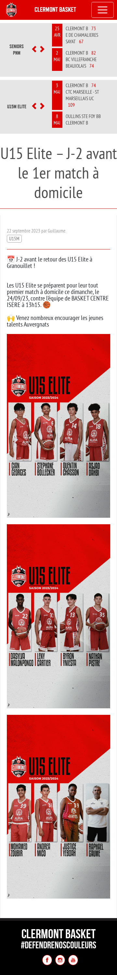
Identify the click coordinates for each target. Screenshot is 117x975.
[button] (34, 50)
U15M (14, 238)
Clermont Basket (55, 9)
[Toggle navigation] (102, 10)
